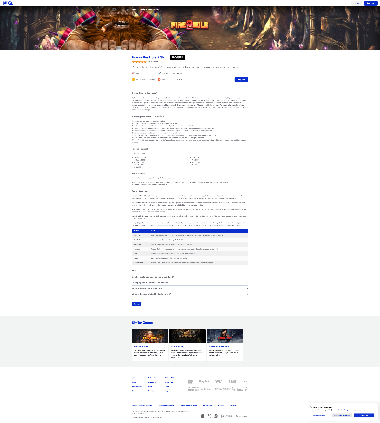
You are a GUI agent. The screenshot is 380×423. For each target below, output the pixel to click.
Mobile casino (137, 386)
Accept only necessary (342, 415)
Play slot (241, 79)
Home (134, 378)
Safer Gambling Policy (189, 405)
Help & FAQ (169, 382)
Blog (166, 391)
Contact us (152, 382)
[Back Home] (8, 3)
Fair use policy (207, 405)
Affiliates (233, 405)
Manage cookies (319, 415)
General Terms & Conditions (142, 405)
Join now (370, 3)
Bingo (167, 386)
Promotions (152, 391)
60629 (145, 413)
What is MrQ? (169, 378)
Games (134, 391)
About (134, 382)
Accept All (364, 415)
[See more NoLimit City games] (178, 57)
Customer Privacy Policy (166, 405)
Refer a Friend (153, 378)
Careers (221, 405)
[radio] (133, 61)
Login (357, 3)
